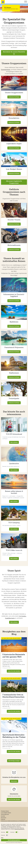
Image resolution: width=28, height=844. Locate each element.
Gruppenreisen (5, 69)
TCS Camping (14, 523)
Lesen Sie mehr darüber (14, 671)
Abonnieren (14, 781)
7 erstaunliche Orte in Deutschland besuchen (13, 696)
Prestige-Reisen (5, 811)
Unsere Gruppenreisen (14, 93)
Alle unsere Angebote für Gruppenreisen (14, 182)
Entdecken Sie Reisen (14, 97)
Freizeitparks (14, 398)
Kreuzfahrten (14, 118)
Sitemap (3, 819)
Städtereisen (14, 373)
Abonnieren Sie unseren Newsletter (14, 52)
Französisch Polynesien (14, 347)
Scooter (3, 816)
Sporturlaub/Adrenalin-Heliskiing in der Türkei (13, 736)
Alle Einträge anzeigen (14, 760)
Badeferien (14, 322)
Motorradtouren (14, 245)
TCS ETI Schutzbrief (14, 434)
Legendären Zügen (14, 144)
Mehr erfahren (14, 442)
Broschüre (3, 817)
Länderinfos (14, 463)
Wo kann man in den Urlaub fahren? (11, 638)
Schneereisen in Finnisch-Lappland (14, 295)
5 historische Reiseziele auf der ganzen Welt (13, 655)
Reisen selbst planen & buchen (14, 492)
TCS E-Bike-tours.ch (14, 550)
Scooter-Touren (14, 220)
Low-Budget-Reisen (14, 169)
